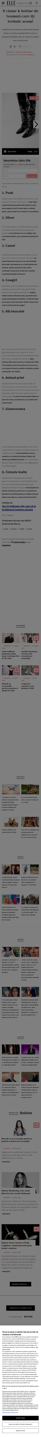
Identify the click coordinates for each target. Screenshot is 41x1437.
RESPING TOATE (20, 1431)
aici (18, 1370)
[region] (20, 1381)
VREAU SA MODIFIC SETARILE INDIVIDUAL (20, 1424)
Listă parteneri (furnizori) (10, 1412)
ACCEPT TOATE (20, 1418)
